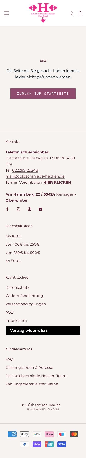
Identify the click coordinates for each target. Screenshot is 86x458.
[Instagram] (18, 209)
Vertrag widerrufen (28, 330)
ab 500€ (13, 261)
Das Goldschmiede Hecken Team (36, 376)
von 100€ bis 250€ (22, 244)
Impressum (16, 320)
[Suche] (72, 13)
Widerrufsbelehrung (24, 296)
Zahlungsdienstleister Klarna (32, 384)
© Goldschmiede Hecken (41, 405)
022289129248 (25, 170)
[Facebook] (7, 209)
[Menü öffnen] (6, 13)
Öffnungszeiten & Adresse (29, 367)
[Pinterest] (29, 209)
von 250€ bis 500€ (23, 252)
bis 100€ (13, 236)
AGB (10, 312)
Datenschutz (17, 287)
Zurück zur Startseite (43, 93)
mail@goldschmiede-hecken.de (35, 176)
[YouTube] (40, 209)
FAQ (9, 359)
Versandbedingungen (26, 304)
